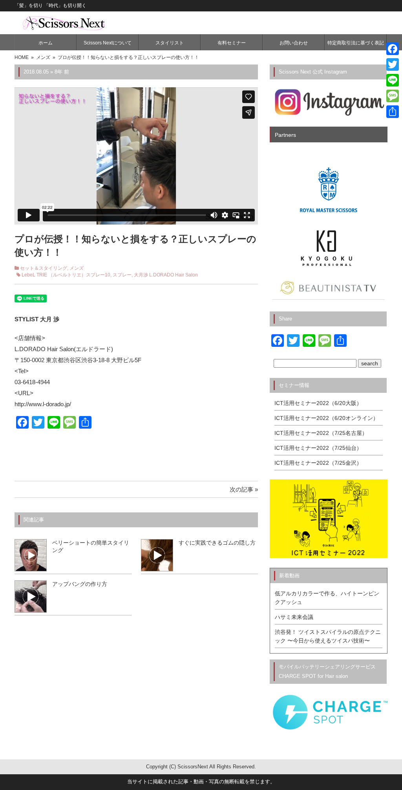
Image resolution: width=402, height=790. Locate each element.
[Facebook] (392, 49)
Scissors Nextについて (108, 43)
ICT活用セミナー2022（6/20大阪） (318, 403)
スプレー (122, 275)
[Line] (392, 80)
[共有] (392, 112)
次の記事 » (244, 489)
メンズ (76, 268)
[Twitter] (392, 64)
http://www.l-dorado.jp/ (43, 404)
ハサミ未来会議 (294, 617)
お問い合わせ (294, 43)
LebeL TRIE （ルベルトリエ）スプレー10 (66, 275)
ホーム (45, 43)
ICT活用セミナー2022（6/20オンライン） (326, 418)
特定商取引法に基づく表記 (355, 43)
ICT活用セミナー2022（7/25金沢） (318, 463)
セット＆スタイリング (43, 268)
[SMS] (392, 96)
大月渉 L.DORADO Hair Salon (166, 275)
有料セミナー (231, 43)
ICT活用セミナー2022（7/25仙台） (318, 448)
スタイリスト (169, 43)
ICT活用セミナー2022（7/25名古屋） (320, 433)
